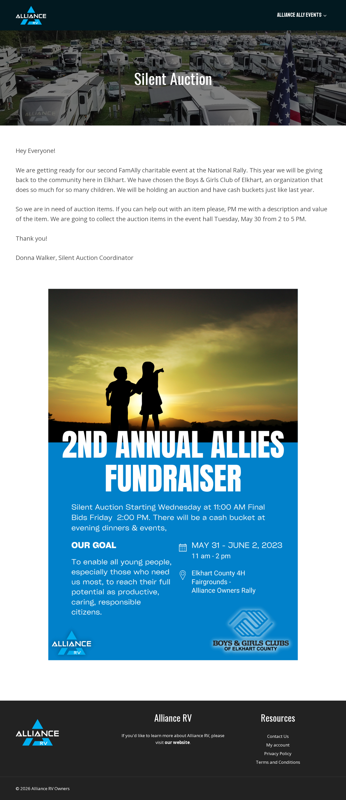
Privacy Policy (278, 753)
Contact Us (278, 736)
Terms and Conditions (278, 762)
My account (278, 745)
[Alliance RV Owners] (31, 15)
